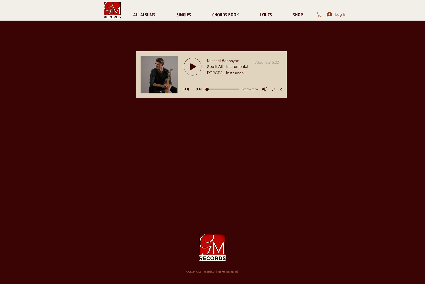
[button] (320, 14)
